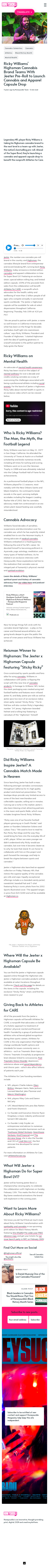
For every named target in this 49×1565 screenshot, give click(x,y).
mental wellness (11, 373)
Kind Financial (23, 1135)
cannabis (8, 273)
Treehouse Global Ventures (20, 1132)
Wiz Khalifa (18, 1233)
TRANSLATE (24, 12)
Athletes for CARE (12, 289)
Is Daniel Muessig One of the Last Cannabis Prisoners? (30, 1275)
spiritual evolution (16, 570)
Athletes (8, 53)
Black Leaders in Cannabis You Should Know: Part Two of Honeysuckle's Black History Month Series (19, 1297)
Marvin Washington (17, 1094)
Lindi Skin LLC (25, 1141)
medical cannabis (30, 538)
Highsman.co (12, 896)
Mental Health (11, 57)
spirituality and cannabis (15, 1226)
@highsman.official (12, 1253)
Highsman (32, 260)
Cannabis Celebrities (13, 48)
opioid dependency (32, 1064)
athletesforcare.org (17, 1155)
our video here (25, 582)
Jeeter (6, 257)
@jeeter (7, 1264)
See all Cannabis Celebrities (36, 1255)
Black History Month (23, 53)
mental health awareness (30, 367)
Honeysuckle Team (22, 90)
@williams (8, 1258)
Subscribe (35, 1319)
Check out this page (23, 985)
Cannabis (29, 48)
